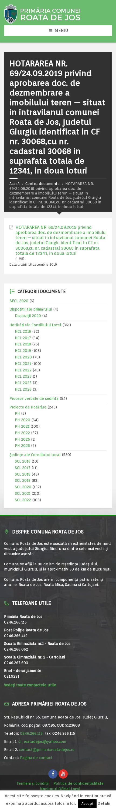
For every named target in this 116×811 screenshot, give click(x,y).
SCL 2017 (22, 468)
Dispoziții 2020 (28, 316)
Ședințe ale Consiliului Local (35, 455)
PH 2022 (22, 433)
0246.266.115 (31, 733)
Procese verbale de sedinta (34, 398)
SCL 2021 (22, 493)
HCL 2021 (23, 363)
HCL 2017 (23, 338)
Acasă (14, 184)
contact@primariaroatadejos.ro (46, 749)
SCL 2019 (22, 480)
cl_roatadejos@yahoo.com (42, 741)
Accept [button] (87, 804)
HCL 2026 (23, 389)
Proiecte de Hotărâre (27, 407)
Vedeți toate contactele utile (30, 685)
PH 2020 (22, 420)
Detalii (104, 804)
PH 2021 (22, 426)
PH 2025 (22, 439)
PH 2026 (22, 445)
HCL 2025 (23, 383)
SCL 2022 (23, 500)
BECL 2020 (18, 301)
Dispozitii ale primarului (30, 309)
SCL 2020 (23, 487)
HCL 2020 (23, 357)
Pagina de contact (36, 758)
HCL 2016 (23, 331)
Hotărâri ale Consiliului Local (35, 325)
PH (17, 413)
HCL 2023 (23, 376)
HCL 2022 (23, 370)
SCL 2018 (22, 474)
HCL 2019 (23, 350)
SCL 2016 (22, 461)
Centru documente (42, 184)
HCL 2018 (23, 344)
